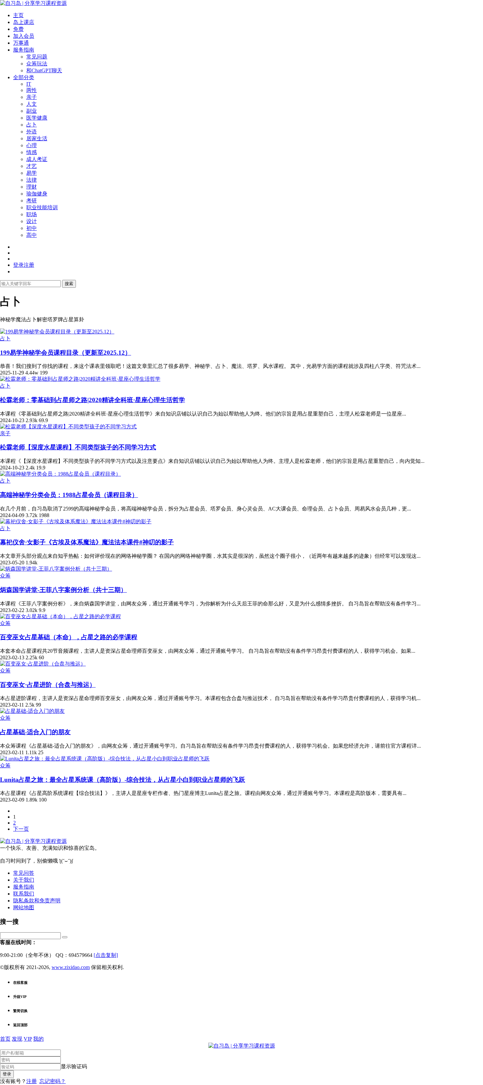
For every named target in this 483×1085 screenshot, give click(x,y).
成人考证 (36, 159)
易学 (31, 173)
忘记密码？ (52, 1081)
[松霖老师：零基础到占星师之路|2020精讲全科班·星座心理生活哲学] (80, 379)
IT (28, 84)
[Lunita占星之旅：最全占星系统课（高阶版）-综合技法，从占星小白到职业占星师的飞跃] (105, 758)
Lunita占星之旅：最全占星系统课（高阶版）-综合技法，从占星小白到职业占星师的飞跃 (122, 779)
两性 (31, 90)
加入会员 (23, 36)
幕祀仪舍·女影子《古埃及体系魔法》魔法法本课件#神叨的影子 (87, 542)
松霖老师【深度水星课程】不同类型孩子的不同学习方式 (78, 447)
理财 (31, 187)
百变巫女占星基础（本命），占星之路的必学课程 (68, 637)
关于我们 (23, 880)
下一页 (21, 829)
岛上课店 (23, 22)
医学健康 (36, 118)
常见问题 (36, 56)
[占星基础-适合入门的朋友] (32, 711)
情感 (31, 152)
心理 (31, 145)
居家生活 (36, 138)
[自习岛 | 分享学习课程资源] (33, 3)
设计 (31, 221)
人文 (31, 104)
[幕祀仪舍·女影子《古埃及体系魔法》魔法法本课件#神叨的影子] (75, 521)
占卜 (31, 124)
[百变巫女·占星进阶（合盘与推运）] (43, 664)
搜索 (69, 283)
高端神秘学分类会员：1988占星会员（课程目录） (69, 494)
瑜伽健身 (36, 193)
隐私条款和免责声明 (36, 900)
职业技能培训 (42, 207)
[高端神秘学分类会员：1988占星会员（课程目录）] (60, 474)
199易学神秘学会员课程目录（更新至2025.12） (65, 352)
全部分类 (23, 77)
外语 (31, 131)
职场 (31, 214)
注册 (31, 1081)
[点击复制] (106, 955)
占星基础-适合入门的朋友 (35, 732)
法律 (31, 180)
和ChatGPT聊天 (44, 70)
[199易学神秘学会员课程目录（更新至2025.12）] (57, 331)
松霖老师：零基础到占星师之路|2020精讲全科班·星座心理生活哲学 (92, 399)
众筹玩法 (36, 63)
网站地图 (23, 907)
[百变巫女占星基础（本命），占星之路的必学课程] (60, 616)
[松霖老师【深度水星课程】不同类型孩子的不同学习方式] (68, 426)
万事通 (21, 43)
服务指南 (23, 50)
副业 (31, 111)
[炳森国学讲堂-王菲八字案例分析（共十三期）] (56, 569)
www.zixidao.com (71, 967)
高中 (31, 235)
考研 (31, 200)
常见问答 (23, 873)
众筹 (5, 575)
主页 (18, 15)
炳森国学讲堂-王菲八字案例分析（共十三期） (63, 589)
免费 (18, 29)
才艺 (31, 166)
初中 (31, 228)
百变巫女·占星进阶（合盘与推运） (48, 684)
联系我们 (23, 893)
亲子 (31, 97)
